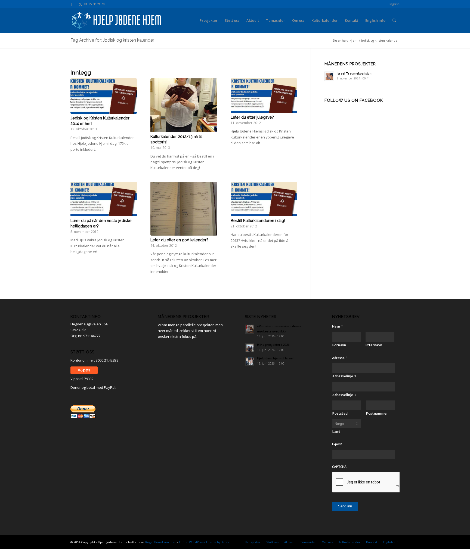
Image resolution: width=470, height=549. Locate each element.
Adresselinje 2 (344, 395)
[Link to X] (80, 4)
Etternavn (374, 345)
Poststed (340, 413)
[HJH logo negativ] (116, 20)
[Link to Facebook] (72, 4)
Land (336, 431)
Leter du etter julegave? (252, 117)
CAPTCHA (339, 467)
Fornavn (339, 345)
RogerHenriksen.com (160, 542)
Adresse (340, 358)
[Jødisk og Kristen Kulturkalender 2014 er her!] (103, 96)
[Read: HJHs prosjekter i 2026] (250, 348)
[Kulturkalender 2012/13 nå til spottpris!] (183, 105)
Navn (337, 326)
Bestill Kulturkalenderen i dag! (258, 220)
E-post (337, 444)
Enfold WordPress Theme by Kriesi (204, 542)
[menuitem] (393, 4)
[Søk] (394, 20)
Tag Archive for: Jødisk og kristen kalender (112, 40)
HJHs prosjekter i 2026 (273, 345)
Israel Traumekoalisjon (354, 73)
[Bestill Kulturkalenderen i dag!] (264, 199)
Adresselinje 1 (344, 376)
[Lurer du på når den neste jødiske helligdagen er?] (103, 199)
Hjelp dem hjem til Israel (275, 358)
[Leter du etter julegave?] (264, 95)
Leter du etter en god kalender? (179, 240)
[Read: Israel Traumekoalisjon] (329, 76)
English (394, 4)
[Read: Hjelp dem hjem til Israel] (250, 361)
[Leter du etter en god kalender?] (183, 209)
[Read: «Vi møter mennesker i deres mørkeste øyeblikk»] (250, 329)
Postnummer (377, 413)
